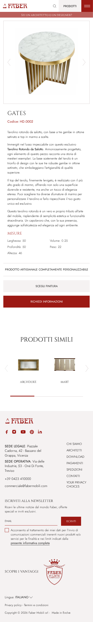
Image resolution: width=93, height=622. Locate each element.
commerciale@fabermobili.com (26, 485)
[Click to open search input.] (55, 6)
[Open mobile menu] (87, 6)
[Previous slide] (6, 368)
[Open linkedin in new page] (40, 433)
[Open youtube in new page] (23, 432)
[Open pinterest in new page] (32, 432)
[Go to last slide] (8, 62)
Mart (65, 382)
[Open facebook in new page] (7, 432)
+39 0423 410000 (18, 478)
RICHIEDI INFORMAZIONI (47, 301)
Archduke (28, 382)
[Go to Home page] (14, 6)
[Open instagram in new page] (14, 433)
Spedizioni (74, 469)
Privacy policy (13, 605)
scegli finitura (47, 286)
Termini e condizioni (36, 605)
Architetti (74, 450)
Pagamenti (75, 463)
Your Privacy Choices (76, 484)
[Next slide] (84, 62)
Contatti (73, 476)
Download (75, 456)
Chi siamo (74, 444)
